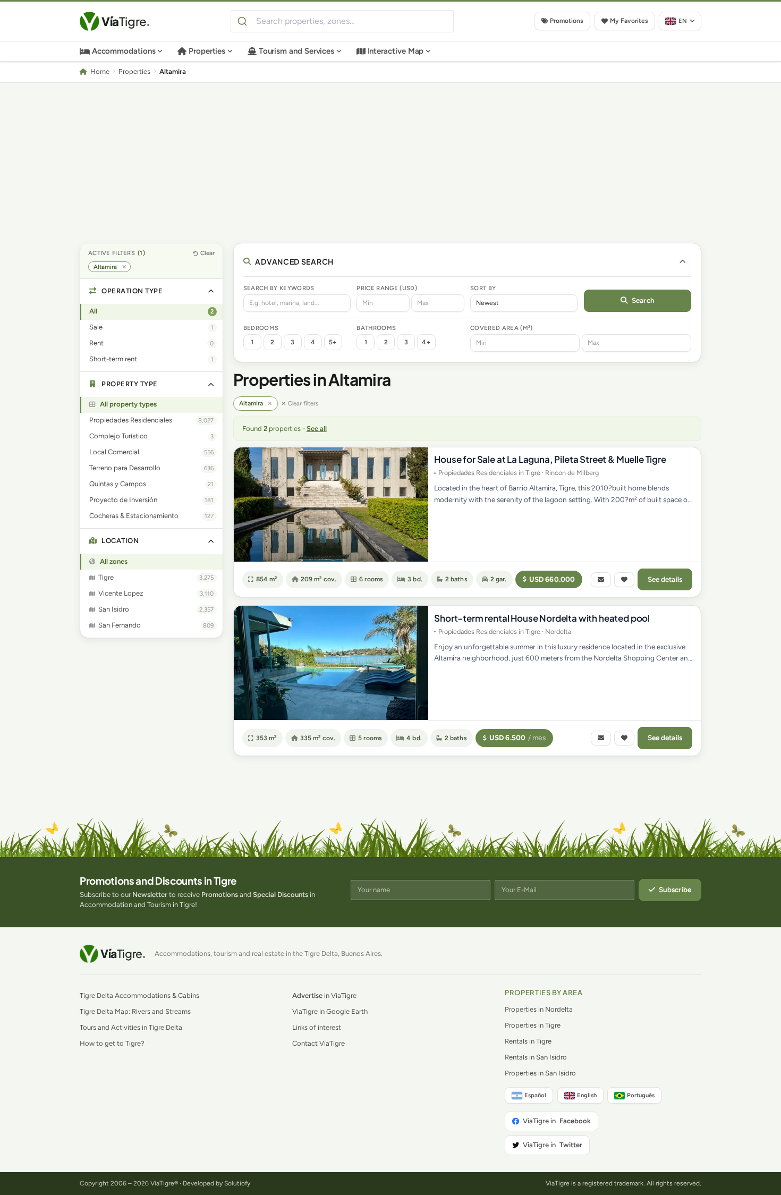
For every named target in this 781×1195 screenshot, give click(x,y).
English (587, 1095)
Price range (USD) (386, 288)
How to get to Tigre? (112, 1043)
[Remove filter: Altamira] (124, 267)
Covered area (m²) (501, 328)
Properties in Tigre (533, 1025)
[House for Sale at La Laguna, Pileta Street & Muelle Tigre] (331, 504)
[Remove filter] (270, 404)
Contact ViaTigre (318, 1043)
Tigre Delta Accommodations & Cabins (139, 995)
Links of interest (316, 1027)
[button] (151, 291)
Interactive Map (396, 51)
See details (665, 579)
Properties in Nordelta (539, 1009)
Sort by (483, 288)
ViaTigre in (557, 1121)
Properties (207, 51)
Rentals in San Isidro (536, 1057)
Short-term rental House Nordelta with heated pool (542, 618)
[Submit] (243, 21)
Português (641, 1095)
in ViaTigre (324, 995)
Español (535, 1095)
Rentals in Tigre (528, 1041)
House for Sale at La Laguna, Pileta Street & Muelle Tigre (550, 459)
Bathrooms (376, 328)
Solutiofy (237, 1183)
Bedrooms (261, 328)
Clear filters (303, 403)
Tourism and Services (297, 51)
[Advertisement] (390, 162)
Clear (207, 253)
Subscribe (675, 889)
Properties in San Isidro (540, 1073)
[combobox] (342, 21)
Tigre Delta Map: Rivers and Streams (135, 1011)
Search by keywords (279, 288)
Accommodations (124, 51)
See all (317, 429)
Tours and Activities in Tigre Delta (131, 1027)
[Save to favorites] (624, 579)
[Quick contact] (601, 579)
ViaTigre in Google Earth (330, 1011)
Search (643, 300)
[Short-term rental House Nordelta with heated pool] (331, 663)
